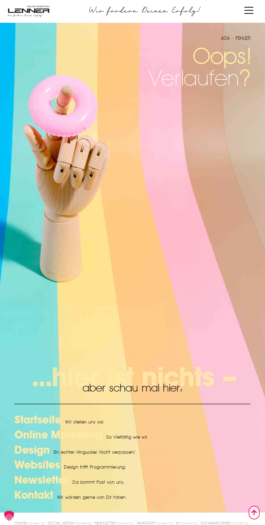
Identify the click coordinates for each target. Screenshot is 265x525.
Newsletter (41, 480)
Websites (37, 465)
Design (32, 450)
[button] (9, 516)
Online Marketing (58, 435)
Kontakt (33, 495)
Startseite (37, 420)
